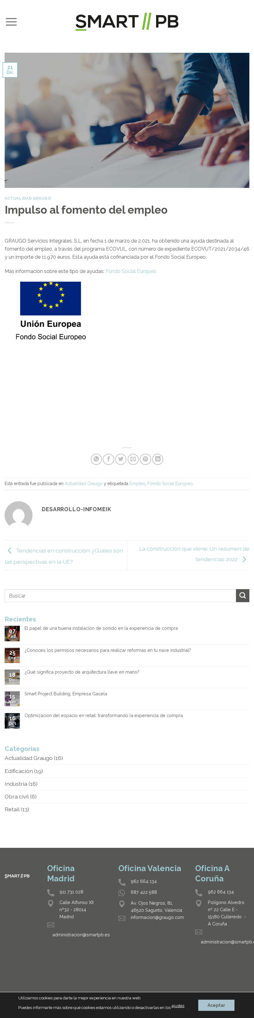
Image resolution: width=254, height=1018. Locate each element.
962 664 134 (144, 881)
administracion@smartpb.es (81, 934)
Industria (16, 783)
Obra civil (17, 796)
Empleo (137, 483)
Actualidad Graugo (28, 198)
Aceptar (216, 1004)
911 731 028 (71, 891)
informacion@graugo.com (157, 917)
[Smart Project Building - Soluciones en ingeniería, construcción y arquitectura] (127, 22)
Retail (12, 809)
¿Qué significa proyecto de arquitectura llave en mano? (81, 672)
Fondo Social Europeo (131, 271)
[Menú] (11, 22)
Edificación (19, 771)
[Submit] (242, 595)
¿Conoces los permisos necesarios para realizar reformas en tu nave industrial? (107, 650)
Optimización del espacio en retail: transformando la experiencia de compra (103, 715)
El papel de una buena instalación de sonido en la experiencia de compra (101, 628)
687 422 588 (144, 892)
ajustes (178, 1005)
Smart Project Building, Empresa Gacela (65, 693)
